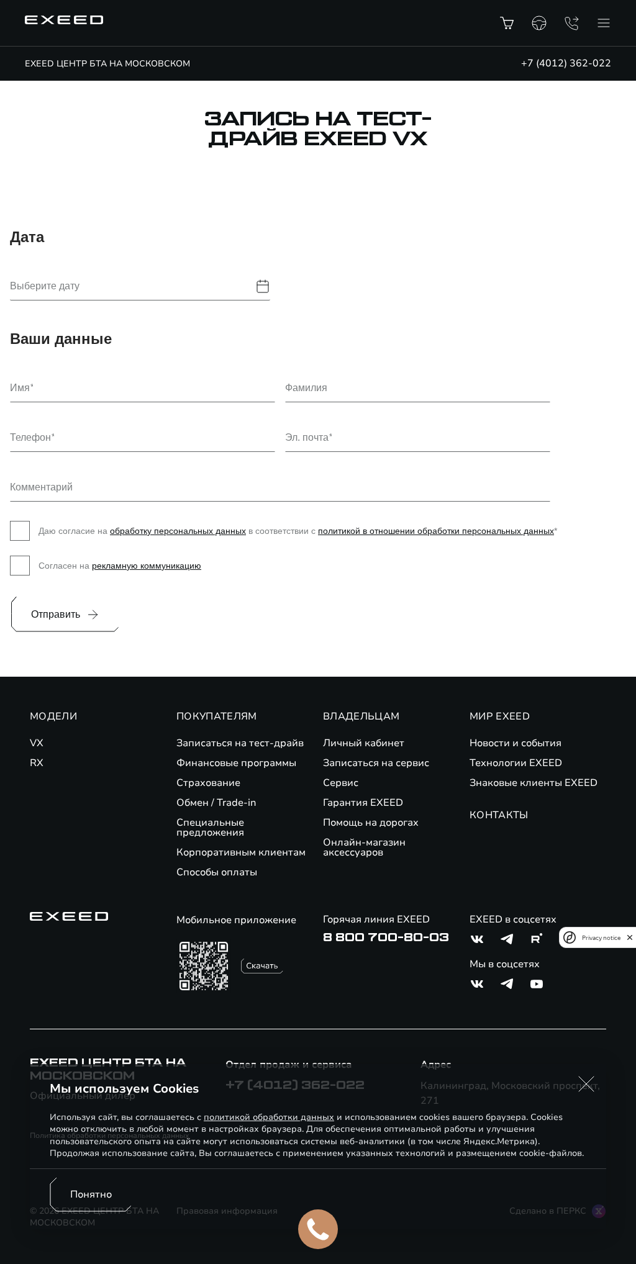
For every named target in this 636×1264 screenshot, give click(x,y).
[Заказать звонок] (571, 23)
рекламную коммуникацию (146, 566)
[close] (629, 937)
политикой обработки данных (269, 1117)
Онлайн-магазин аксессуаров (364, 847)
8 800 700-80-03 (386, 937)
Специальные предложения (210, 827)
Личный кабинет (363, 743)
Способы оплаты (216, 872)
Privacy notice (601, 937)
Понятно (91, 1194)
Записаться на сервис (376, 763)
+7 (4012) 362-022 (566, 63)
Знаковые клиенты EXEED (533, 783)
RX (36, 763)
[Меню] (603, 23)
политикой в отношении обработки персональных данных (436, 531)
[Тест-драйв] (539, 23)
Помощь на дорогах (371, 823)
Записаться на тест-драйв (240, 743)
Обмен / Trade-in (216, 803)
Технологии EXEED (516, 763)
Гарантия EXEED (363, 803)
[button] (586, 1084)
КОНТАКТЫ (499, 815)
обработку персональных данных (178, 531)
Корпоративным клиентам (241, 852)
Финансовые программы (236, 763)
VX (36, 743)
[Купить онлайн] (506, 23)
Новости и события (515, 743)
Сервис (340, 783)
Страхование (208, 783)
